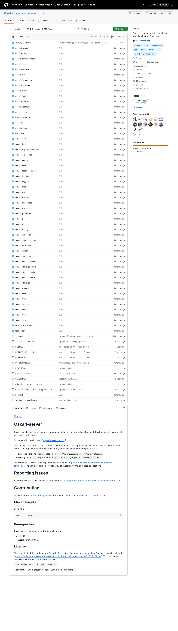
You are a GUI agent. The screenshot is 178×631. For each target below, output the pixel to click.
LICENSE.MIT (21, 357)
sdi (159, 50)
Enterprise (78, 4)
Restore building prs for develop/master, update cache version (85, 43)
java (136, 50)
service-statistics (22, 283)
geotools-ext (20, 123)
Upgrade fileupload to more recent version (77, 336)
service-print (20, 219)
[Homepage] (6, 5)
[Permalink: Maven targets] (12, 502)
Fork (152, 13)
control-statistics (22, 101)
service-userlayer (22, 288)
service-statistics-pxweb (25, 267)
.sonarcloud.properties (25, 341)
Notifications (136, 13)
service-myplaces (22, 208)
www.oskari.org (143, 41)
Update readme (65, 368)
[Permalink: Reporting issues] (12, 473)
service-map (20, 187)
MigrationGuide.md (23, 363)
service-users (21, 293)
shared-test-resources (24, 325)
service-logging (22, 181)
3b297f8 (94, 36)
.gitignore (19, 336)
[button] (120, 515)
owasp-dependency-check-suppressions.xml (34, 389)
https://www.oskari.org (54, 440)
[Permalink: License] (12, 546)
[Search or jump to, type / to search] (144, 5)
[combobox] (95, 29)
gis (147, 45)
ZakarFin (19, 37)
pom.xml (19, 395)
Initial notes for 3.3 (67, 373)
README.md (20, 368)
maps (143, 50)
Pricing (91, 4)
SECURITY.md (21, 379)
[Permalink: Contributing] (12, 488)
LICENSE (19, 347)
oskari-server (29, 13)
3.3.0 (26, 37)
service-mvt (20, 192)
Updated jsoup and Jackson (71, 389)
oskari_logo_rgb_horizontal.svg (28, 384)
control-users (21, 112)
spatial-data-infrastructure (144, 54)
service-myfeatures (23, 203)
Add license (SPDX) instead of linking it (75, 347)
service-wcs (20, 299)
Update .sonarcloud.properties (72, 341)
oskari (151, 50)
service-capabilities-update (27, 149)
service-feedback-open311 (26, 171)
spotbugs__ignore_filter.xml (26, 400)
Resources (44, 4)
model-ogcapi (21, 128)
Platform (15, 4)
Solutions (30, 4)
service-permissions (23, 213)
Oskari (17, 432)
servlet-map (20, 320)
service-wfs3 (20, 315)
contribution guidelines (41, 495)
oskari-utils (20, 133)
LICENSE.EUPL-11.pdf (24, 352)
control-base (20, 64)
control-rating (21, 91)
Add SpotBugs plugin (68, 400)
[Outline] (124, 408)
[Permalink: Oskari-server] (12, 424)
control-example (22, 69)
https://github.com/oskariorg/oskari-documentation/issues (92, 480)
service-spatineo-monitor (26, 256)
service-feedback (22, 176)
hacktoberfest (157, 45)
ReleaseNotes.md (22, 373)
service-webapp (22, 304)
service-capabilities (23, 155)
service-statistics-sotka (25, 272)
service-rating (21, 224)
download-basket (22, 117)
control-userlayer (22, 107)
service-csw (20, 165)
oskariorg (13, 13)
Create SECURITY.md (68, 379)
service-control (21, 160)
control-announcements (25, 59)
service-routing (21, 229)
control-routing (21, 96)
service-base (20, 144)
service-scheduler (23, 235)
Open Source (61, 4)
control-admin (21, 53)
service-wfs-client (23, 309)
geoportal (138, 45)
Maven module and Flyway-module (74, 363)
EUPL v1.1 (60, 553)
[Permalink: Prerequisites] (12, 524)
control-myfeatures (23, 80)
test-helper (20, 331)
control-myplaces (22, 85)
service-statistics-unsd (25, 277)
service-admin (21, 139)
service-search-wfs (23, 245)
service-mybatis (22, 197)
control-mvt (20, 75)
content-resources (23, 48)
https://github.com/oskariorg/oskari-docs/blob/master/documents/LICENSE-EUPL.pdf (58, 556)
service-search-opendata (26, 240)
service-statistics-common (26, 261)
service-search (21, 251)
